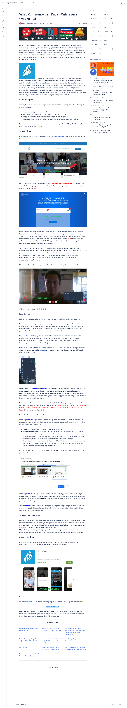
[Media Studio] (3, 21)
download (27, 602)
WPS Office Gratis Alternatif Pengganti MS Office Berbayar (52, 629)
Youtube (42, 350)
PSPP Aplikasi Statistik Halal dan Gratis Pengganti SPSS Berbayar (75, 648)
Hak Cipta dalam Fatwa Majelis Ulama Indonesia (29, 629)
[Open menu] (3, 2)
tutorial (81, 48)
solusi (42, 50)
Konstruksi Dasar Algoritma (102, 132)
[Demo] (3, 31)
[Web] (102, 98)
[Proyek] (3, 28)
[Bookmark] (124, 2)
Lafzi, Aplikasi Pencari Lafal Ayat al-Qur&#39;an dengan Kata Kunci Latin (52, 641)
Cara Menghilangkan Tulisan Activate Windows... (74, 640)
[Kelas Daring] (3, 24)
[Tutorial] (103, 78)
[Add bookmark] (79, 23)
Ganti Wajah (23, 647)
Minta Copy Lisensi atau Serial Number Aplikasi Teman (29, 655)
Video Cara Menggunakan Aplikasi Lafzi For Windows (50, 648)
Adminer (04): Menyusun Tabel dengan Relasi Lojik (102, 93)
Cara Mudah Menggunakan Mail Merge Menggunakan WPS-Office (103, 81)
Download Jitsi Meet (52, 606)
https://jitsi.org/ (58, 136)
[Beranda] (3, 8)
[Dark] (121, 2)
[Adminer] (102, 90)
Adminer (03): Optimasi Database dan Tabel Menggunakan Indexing (103, 110)
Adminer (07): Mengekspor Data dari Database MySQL (103, 126)
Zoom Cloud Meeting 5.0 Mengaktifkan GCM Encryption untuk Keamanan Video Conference (75, 631)
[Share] (84, 23)
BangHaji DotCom (12, 3)
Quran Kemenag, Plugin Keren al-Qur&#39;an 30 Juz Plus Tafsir (29, 640)
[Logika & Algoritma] (105, 130)
